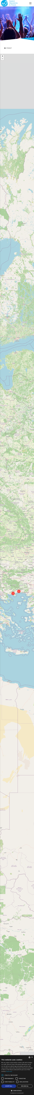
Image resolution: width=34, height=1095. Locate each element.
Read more (9, 1071)
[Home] (9, 3)
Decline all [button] (24, 1086)
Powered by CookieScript (17, 1093)
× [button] (32, 1057)
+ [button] (2, 56)
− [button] (2, 59)
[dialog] (17, 1075)
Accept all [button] (8, 1086)
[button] (17, 1091)
